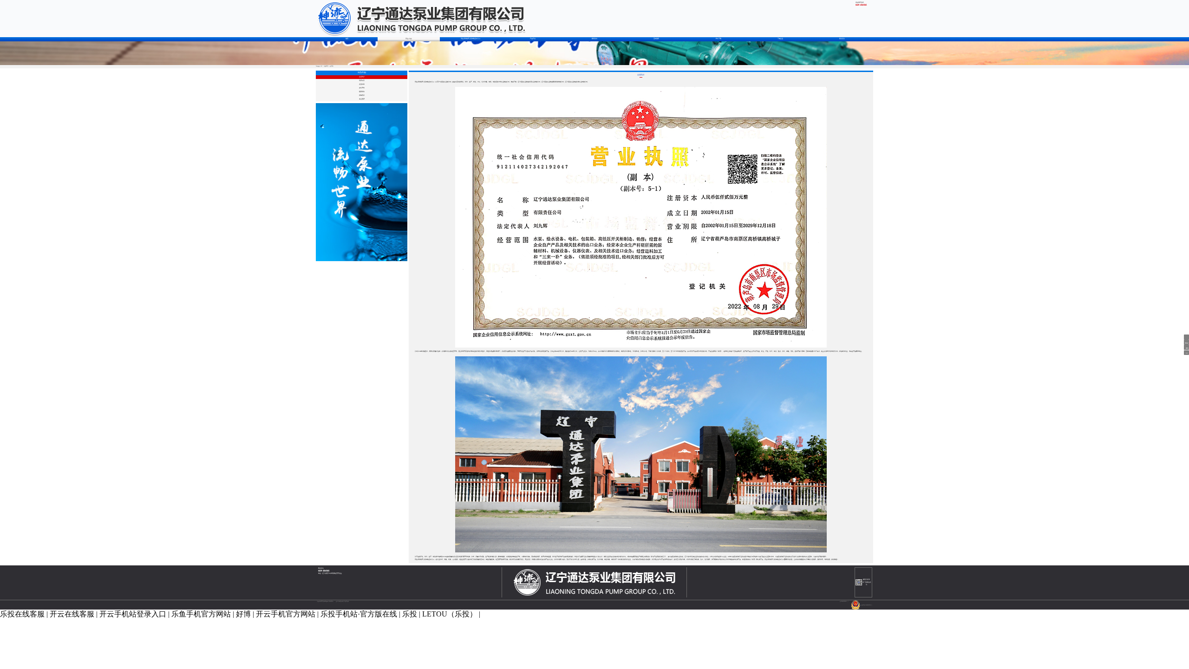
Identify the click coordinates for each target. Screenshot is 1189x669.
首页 (347, 38)
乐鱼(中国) (326, 66)
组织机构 (362, 91)
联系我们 (842, 38)
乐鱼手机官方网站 (201, 614)
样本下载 (718, 38)
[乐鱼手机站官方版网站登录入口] (421, 18)
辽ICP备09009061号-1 (844, 601)
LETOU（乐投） (449, 614)
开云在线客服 (72, 614)
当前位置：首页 (319, 66)
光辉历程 (362, 95)
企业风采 (362, 84)
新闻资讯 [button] (594, 38)
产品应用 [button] (533, 38)
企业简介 (362, 77)
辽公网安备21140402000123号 (866, 604)
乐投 (409, 614)
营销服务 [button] (656, 38)
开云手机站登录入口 (132, 614)
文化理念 (362, 88)
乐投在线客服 (22, 614)
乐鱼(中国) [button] (408, 38)
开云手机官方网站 (285, 614)
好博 (243, 614)
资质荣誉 (362, 80)
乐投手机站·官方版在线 (358, 614)
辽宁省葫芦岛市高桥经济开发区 (332, 573)
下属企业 (780, 38)
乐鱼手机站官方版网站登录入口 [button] (470, 38)
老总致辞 (362, 99)
